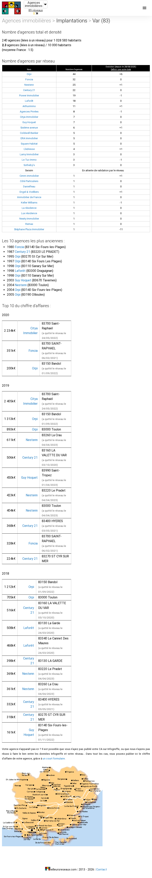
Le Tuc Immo (29, 159)
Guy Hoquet (29, 122)
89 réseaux (35, 10)
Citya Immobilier (29, 116)
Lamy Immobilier (29, 154)
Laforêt (29, 100)
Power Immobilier (29, 95)
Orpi (29, 74)
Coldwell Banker (29, 132)
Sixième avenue (29, 127)
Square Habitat (29, 143)
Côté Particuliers (29, 181)
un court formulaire (54, 758)
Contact (101, 869)
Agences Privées (29, 111)
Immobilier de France (29, 197)
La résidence (29, 207)
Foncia (29, 79)
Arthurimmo (29, 106)
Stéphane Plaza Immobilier (29, 229)
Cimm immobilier (29, 175)
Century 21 (29, 90)
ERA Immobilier (29, 138)
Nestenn (29, 84)
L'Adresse (29, 149)
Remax (29, 223)
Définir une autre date (121, 69)
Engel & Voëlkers (29, 191)
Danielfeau (29, 186)
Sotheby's (29, 165)
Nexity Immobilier (29, 218)
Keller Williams (29, 202)
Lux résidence (29, 213)
